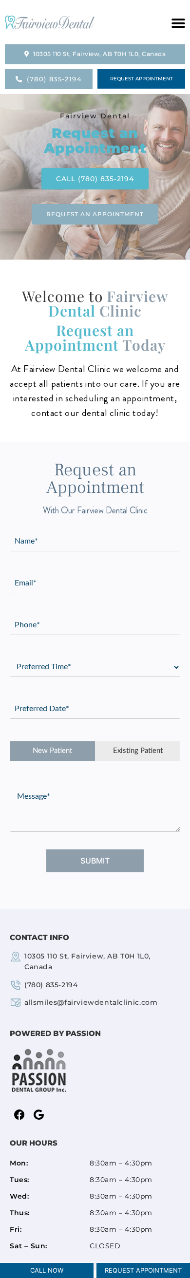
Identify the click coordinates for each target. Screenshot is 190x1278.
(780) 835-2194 (50, 984)
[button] (178, 23)
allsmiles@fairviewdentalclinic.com (90, 1002)
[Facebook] (19, 1115)
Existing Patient (138, 750)
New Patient (52, 750)
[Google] (39, 1115)
